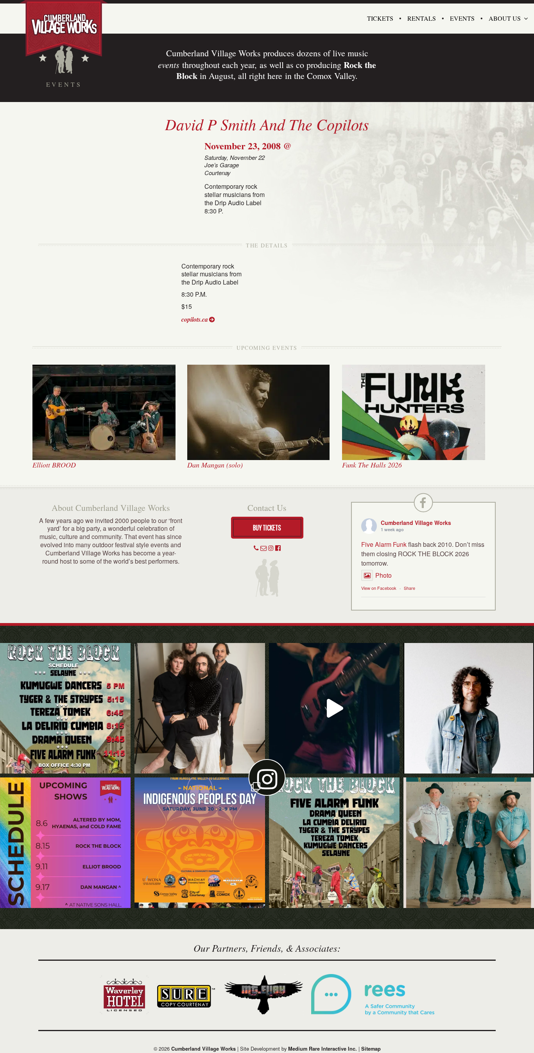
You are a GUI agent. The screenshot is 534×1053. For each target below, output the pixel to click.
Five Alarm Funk (384, 544)
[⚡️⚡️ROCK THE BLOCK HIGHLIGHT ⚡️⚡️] (199, 708)
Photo (383, 575)
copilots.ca (194, 319)
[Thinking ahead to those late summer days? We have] (65, 842)
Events (462, 18)
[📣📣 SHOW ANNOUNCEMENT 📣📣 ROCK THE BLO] (334, 842)
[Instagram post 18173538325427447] (65, 708)
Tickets (380, 18)
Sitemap (371, 1048)
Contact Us (267, 507)
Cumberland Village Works (416, 522)
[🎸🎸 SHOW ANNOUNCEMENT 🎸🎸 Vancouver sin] (468, 708)
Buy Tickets (267, 527)
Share (409, 588)
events (168, 64)
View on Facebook (378, 588)
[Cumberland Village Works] (64, 28)
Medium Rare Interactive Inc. (322, 1048)
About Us (505, 18)
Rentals (421, 18)
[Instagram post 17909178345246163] (199, 842)
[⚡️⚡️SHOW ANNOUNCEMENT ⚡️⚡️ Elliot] (468, 842)
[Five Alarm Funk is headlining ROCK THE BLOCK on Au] (334, 708)
